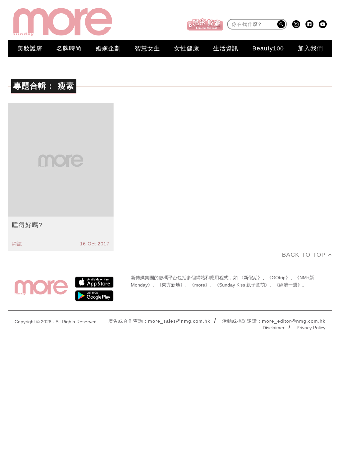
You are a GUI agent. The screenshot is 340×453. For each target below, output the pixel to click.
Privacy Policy (311, 327)
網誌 (17, 243)
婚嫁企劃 (108, 48)
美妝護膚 (29, 48)
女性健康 (186, 48)
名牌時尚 (69, 48)
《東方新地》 (171, 285)
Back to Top (304, 254)
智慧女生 (147, 48)
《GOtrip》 (278, 277)
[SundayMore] (62, 22)
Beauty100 (268, 48)
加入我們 (310, 48)
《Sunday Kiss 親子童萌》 (242, 285)
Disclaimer (274, 327)
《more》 (200, 285)
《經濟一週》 (288, 285)
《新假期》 (250, 277)
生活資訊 (225, 48)
